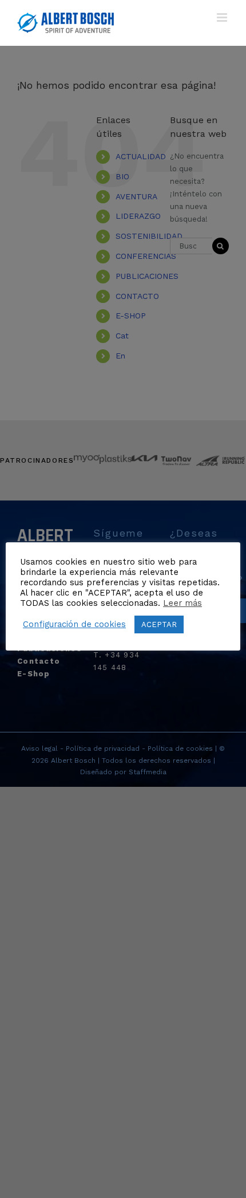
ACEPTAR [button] (159, 624)
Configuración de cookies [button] (74, 624)
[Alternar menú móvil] (223, 17)
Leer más (182, 603)
